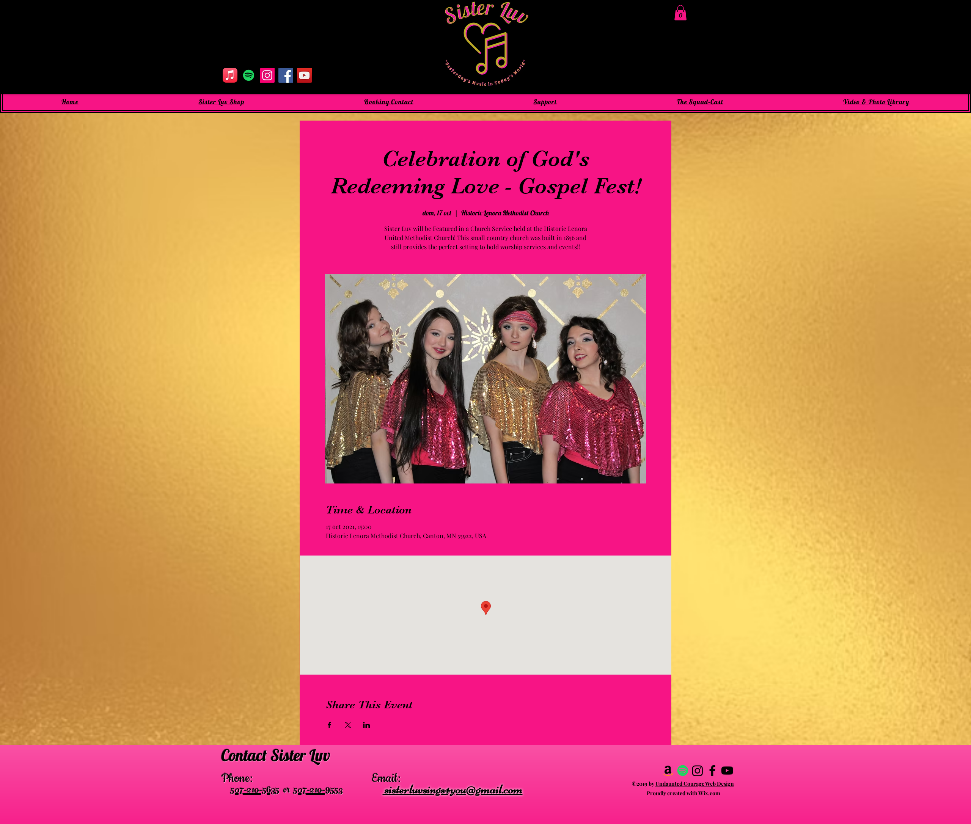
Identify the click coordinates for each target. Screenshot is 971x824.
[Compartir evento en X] (348, 725)
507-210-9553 (318, 791)
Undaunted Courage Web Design (694, 783)
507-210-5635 (255, 791)
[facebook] (712, 770)
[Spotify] (248, 75)
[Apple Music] (230, 75)
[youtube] (727, 770)
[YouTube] (304, 75)
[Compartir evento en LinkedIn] (366, 725)
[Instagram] (267, 75)
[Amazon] (668, 770)
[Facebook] (285, 75)
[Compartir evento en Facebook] (329, 725)
